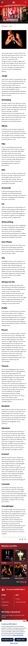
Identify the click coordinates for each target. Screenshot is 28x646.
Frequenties (5, 605)
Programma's (5, 602)
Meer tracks (20, 582)
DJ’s (3, 599)
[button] (2, 2)
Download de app (20, 602)
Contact (18, 599)
